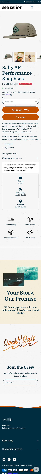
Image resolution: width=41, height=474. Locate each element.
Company (7, 440)
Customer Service (12, 449)
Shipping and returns (12, 158)
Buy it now (20, 117)
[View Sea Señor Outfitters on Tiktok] (14, 459)
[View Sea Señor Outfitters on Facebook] (4, 459)
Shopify (29, 465)
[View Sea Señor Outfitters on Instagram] (9, 459)
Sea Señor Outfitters (13, 465)
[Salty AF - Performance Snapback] (7, 57)
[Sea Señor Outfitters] (12, 7)
